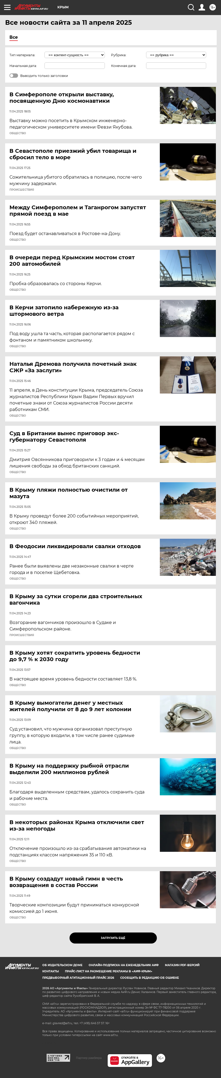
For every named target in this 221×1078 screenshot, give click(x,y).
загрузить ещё (113, 938)
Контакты (50, 971)
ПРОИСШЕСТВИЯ (21, 190)
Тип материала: (22, 55)
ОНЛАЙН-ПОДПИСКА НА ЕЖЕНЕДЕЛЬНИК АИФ (124, 965)
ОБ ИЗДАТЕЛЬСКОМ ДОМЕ (62, 965)
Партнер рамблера (89, 1057)
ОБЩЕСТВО (17, 133)
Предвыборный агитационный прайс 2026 (78, 978)
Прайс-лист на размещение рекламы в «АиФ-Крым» (108, 971)
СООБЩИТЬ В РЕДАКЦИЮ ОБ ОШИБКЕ (149, 978)
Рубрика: (118, 55)
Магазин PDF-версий (182, 965)
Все (13, 37)
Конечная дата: (123, 66)
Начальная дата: (23, 66)
